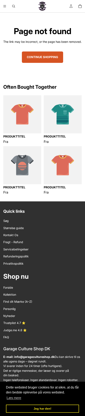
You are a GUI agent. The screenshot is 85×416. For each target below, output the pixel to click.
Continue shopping (42, 57)
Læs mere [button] (14, 398)
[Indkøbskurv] (80, 6)
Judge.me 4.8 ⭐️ (15, 330)
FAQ (6, 337)
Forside (8, 287)
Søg (6, 220)
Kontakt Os (10, 235)
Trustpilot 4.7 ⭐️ (14, 323)
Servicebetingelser (15, 249)
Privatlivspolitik (13, 263)
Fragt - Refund (13, 242)
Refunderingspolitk (16, 256)
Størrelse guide (13, 228)
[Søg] (13, 6)
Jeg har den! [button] (42, 408)
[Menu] (4, 6)
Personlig (9, 309)
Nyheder (9, 316)
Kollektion (9, 294)
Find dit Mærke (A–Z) (17, 301)
